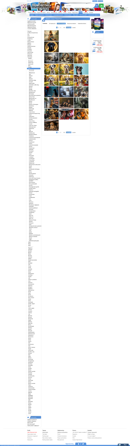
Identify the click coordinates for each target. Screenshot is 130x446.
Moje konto (75, 12)
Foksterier (31, 136)
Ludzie (29, 40)
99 (65, 11)
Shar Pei (31, 215)
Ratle (29, 356)
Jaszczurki (30, 64)
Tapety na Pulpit (32, 12)
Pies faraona (32, 182)
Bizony (29, 252)
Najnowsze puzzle (31, 22)
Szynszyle (30, 380)
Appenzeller (32, 83)
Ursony (30, 391)
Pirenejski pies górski (34, 186)
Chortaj (30, 119)
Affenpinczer (32, 72)
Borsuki (30, 255)
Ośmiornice (31, 344)
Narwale (30, 330)
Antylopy (30, 249)
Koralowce (30, 296)
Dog (30, 130)
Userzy (69, 12)
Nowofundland (32, 173)
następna (68, 27)
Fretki (29, 267)
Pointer (30, 192)
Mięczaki (30, 323)
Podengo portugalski (34, 191)
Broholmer (31, 105)
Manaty (30, 317)
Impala (29, 276)
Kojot (29, 293)
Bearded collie (32, 90)
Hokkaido (31, 149)
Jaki (29, 278)
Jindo (30, 154)
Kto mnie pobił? (83, 15)
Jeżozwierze (31, 284)
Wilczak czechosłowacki (34, 235)
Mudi (30, 170)
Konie (29, 294)
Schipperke (31, 212)
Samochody (30, 52)
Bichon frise (32, 96)
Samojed (31, 209)
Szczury (30, 377)
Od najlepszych (52, 23)
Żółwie (29, 407)
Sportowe (29, 55)
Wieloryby (30, 397)
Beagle (30, 89)
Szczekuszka (31, 375)
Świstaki (30, 372)
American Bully (32, 80)
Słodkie (30, 58)
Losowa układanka (31, 28)
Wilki (29, 400)
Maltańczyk (31, 163)
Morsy (29, 324)
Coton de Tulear (33, 125)
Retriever (31, 203)
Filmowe (29, 31)
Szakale (30, 374)
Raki (29, 354)
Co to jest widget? (91, 436)
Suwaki (30, 368)
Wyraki (29, 404)
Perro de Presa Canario (34, 178)
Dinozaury (30, 61)
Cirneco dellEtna (33, 122)
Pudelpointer (32, 197)
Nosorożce (30, 336)
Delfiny (29, 258)
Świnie (29, 369)
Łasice (29, 412)
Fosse (29, 266)
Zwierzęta (29, 56)
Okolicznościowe (31, 46)
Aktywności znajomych (32, 436)
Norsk (30, 172)
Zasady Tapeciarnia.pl (77, 439)
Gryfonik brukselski (33, 145)
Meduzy (30, 321)
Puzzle (80, 12)
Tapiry (29, 384)
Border (30, 102)
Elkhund (31, 131)
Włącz (125, 444)
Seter (30, 214)
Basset (30, 87)
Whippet (31, 233)
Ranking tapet (45, 436)
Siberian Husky (32, 220)
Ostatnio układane (31, 421)
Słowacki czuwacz (33, 227)
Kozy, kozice (31, 297)
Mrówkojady (31, 326)
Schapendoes (32, 211)
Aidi (30, 74)
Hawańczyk (31, 148)
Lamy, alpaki (31, 308)
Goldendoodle (32, 139)
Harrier (30, 146)
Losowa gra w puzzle (58, 15)
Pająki (29, 348)
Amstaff (31, 81)
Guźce (29, 270)
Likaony (30, 312)
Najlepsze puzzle (31, 21)
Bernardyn (31, 93)
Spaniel (30, 221)
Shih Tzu (31, 218)
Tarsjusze (30, 386)
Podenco (31, 189)
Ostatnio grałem (67, 15)
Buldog (30, 107)
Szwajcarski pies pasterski (35, 226)
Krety (29, 300)
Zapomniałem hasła (31, 434)
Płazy (29, 243)
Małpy (29, 320)
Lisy (29, 314)
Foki (29, 264)
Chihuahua (31, 116)
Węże (29, 394)
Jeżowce (30, 282)
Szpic (30, 224)
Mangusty (30, 318)
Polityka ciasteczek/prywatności (95, 437)
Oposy (29, 341)
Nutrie (29, 338)
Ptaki (29, 242)
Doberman (31, 128)
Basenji (30, 86)
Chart (30, 115)
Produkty (29, 49)
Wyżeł (30, 238)
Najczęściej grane (31, 25)
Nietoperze (30, 335)
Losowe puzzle (31, 24)
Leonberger (32, 158)
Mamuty (30, 315)
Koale (29, 291)
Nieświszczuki (31, 333)
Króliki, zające (31, 303)
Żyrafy (29, 410)
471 (64, 27)
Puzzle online (34, 18)
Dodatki (91, 12)
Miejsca (29, 43)
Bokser (30, 101)
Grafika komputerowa (32, 32)
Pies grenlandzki (33, 183)
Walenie (30, 392)
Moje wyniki (75, 15)
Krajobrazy (30, 38)
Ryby (29, 245)
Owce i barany (31, 347)
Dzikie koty (30, 62)
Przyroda (29, 50)
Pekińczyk (31, 176)
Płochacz (31, 201)
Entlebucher (32, 133)
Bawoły (30, 251)
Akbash (30, 75)
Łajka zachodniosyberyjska (34, 240)
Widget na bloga (91, 434)
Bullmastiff (31, 108)
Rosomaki (30, 359)
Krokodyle (30, 302)
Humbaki (30, 275)
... (62, 27)
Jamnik (30, 152)
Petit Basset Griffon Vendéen (33, 180)
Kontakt (74, 436)
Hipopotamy (31, 273)
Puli (30, 198)
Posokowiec (32, 194)
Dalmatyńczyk (32, 127)
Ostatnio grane (49, 15)
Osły (29, 345)
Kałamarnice (31, 290)
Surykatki (30, 365)
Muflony (30, 327)
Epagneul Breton (33, 134)
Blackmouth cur (32, 98)
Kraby (29, 299)
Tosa (30, 230)
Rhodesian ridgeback (34, 205)
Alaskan (31, 78)
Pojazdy (29, 47)
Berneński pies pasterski (35, 95)
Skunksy (30, 363)
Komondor (31, 155)
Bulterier (31, 110)
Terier (30, 229)
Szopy (29, 378)
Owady (30, 67)
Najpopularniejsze (31, 27)
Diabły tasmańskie (32, 260)
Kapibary (30, 288)
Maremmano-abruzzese (34, 164)
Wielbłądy (30, 395)
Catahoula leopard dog (34, 113)
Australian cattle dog (34, 84)
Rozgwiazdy (31, 360)
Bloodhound (32, 99)
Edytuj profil (30, 439)
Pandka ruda (31, 351)
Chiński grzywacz (33, 118)
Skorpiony (30, 362)
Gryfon (30, 143)
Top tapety (44, 434)
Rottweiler (31, 206)
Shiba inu (31, 217)
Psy (29, 68)
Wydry (29, 403)
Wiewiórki (30, 398)
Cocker (30, 124)
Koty (29, 65)
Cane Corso (32, 111)
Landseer (31, 157)
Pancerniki (30, 350)
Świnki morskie (31, 371)
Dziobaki (30, 263)
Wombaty (30, 401)
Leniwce (30, 311)
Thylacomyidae (31, 389)
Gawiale (30, 269)
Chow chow (31, 121)
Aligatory (30, 248)
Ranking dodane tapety (47, 439)
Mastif (30, 166)
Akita (30, 77)
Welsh (30, 232)
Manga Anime (30, 41)
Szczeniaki (31, 70)
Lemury (30, 309)
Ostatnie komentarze (62, 436)
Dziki (29, 261)
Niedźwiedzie (31, 332)
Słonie (29, 381)
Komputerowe (30, 37)
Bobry (29, 254)
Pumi (30, 200)
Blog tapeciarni (60, 439)
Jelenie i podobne (32, 279)
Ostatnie (97, 32)
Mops (30, 167)
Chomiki (30, 257)
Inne (28, 35)
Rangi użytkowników (61, 437)
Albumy (60, 12)
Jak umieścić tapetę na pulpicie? (80, 432)
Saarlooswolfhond (33, 208)
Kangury (30, 287)
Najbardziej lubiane (82, 23)
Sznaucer (31, 223)
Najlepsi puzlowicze (39, 15)
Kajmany (30, 285)
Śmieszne (29, 53)
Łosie (29, 413)
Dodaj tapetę (45, 432)
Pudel (30, 195)
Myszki (29, 329)
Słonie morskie (31, 383)
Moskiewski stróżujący (34, 169)
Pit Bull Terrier (32, 188)
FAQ (73, 437)
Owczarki (31, 175)
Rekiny (29, 357)
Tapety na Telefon (41, 12)
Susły (29, 366)
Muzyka (29, 44)
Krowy (29, 305)
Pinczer (30, 185)
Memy (48, 12)
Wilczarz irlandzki (33, 236)
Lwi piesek (31, 161)
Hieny (29, 272)
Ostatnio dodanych (61, 23)
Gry (28, 34)
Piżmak (30, 353)
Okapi (29, 339)
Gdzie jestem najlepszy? (93, 15)
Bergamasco (32, 92)
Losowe (74, 27)
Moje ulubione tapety (46, 437)
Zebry (29, 406)
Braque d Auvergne (33, 104)
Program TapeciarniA (92, 432)
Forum (64, 12)
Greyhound (31, 142)
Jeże (29, 281)
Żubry (29, 409)
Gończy (31, 140)
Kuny (29, 306)
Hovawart (31, 151)
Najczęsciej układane (71, 23)
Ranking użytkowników (62, 432)
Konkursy (86, 12)
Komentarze (54, 12)
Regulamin (75, 434)
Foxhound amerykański (34, 137)
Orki (29, 342)
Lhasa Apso (32, 160)
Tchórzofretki (31, 388)
